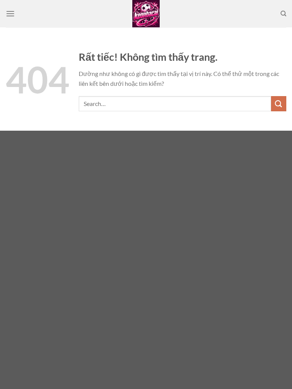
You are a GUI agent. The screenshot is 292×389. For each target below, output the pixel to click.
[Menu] (10, 13)
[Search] (283, 13)
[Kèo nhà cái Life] (146, 13)
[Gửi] (278, 103)
